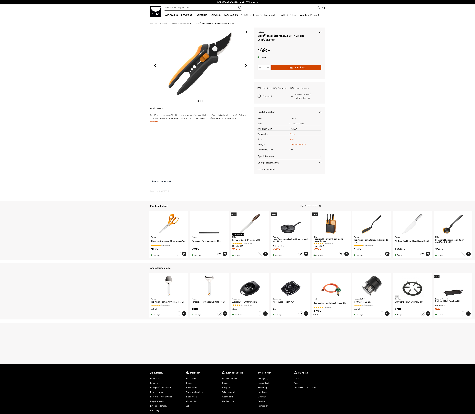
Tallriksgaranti (228, 392)
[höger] (245, 65)
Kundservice (155, 378)
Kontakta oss (156, 383)
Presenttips (315, 15)
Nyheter (293, 15)
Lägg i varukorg (296, 67)
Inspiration (304, 15)
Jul (187, 405)
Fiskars (261, 32)
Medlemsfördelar (230, 378)
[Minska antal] (260, 67)
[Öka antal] (268, 67)
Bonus (225, 383)
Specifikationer (266, 156)
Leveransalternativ (158, 405)
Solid (291, 139)
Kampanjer (257, 15)
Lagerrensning (270, 15)
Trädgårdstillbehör (186, 23)
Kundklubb (283, 15)
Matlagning (263, 378)
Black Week (191, 396)
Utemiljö (165, 23)
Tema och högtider (194, 392)
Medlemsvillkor (229, 401)
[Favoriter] (179, 254)
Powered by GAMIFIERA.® (159, 191)
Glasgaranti (227, 396)
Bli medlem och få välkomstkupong (303, 96)
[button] (320, 32)
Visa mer (154, 121)
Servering (262, 387)
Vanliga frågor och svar (160, 387)
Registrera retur (157, 401)
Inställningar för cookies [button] (305, 387)
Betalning (154, 410)
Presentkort (263, 383)
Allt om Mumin (192, 401)
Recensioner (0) (161, 181)
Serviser (261, 401)
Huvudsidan (154, 23)
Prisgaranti (267, 96)
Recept (189, 383)
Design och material (268, 162)
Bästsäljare (246, 15)
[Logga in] (318, 8)
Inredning (262, 392)
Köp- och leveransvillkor (161, 396)
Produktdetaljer (266, 112)
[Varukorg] (323, 8)
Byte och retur (156, 392)
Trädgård (173, 23)
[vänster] (155, 65)
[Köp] (184, 254)
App (295, 383)
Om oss (297, 378)
